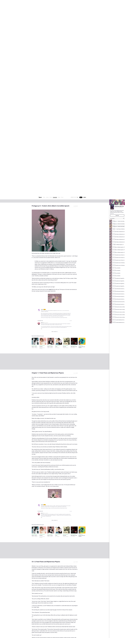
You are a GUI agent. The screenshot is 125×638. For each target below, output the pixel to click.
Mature (59, 2)
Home (44, 2)
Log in (81, 2)
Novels (51, 2)
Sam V (42, 125)
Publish (84, 2)
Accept (86, 633)
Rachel (42, 112)
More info (37, 633)
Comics (47, 2)
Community (55, 2)
